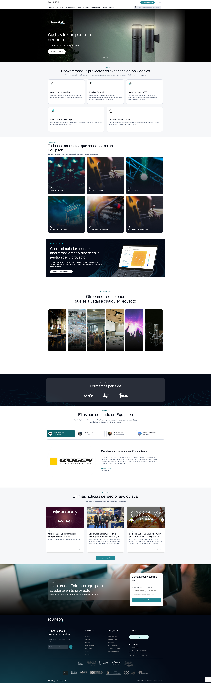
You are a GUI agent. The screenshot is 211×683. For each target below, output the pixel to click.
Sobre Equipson (95, 7)
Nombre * (134, 580)
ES (157, 2)
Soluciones (60, 7)
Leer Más (77, 549)
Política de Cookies (141, 680)
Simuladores (70, 7)
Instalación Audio (96, 191)
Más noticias (104, 558)
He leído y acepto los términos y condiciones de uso (143, 594)
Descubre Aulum (55, 52)
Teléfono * (150, 587)
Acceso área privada (147, 2)
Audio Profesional (57, 191)
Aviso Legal (160, 680)
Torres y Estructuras (58, 229)
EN (160, 2)
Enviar (145, 600)
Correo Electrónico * (137, 587)
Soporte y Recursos (82, 7)
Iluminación (133, 191)
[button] (104, 58)
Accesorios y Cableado (98, 229)
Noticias (105, 7)
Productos (51, 7)
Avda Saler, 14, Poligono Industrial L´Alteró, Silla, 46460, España (138, 651)
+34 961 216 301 (134, 647)
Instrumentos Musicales (138, 229)
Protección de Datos (152, 680)
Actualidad (52, 531)
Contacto (111, 7)
